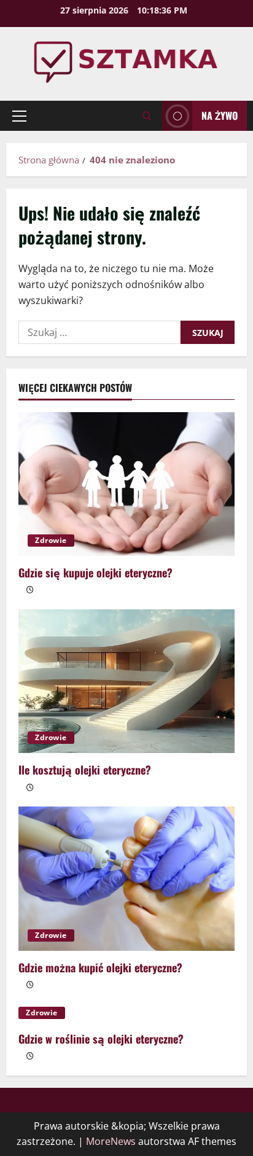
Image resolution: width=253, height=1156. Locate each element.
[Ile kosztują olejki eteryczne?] (126, 681)
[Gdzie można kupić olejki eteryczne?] (126, 878)
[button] (19, 116)
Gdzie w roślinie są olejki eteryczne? (101, 1039)
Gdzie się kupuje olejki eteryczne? (95, 572)
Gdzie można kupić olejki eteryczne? (100, 967)
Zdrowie (51, 540)
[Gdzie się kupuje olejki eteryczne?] (126, 484)
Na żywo (219, 115)
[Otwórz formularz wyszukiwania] (147, 116)
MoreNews (111, 1141)
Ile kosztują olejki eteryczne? (84, 770)
